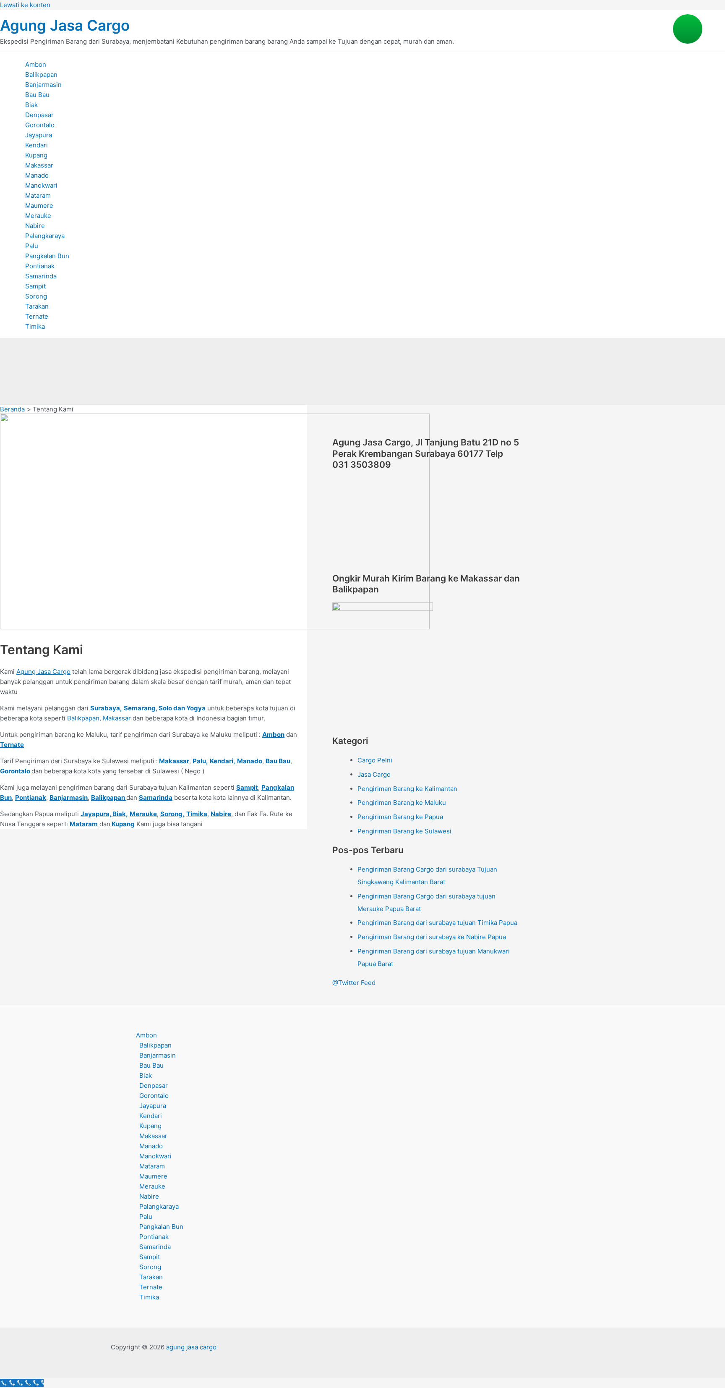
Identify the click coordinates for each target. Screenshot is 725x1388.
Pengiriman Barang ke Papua (400, 817)
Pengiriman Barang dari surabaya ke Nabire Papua (431, 937)
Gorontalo (40, 125)
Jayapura (38, 135)
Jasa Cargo (374, 774)
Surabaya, (106, 708)
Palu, (200, 761)
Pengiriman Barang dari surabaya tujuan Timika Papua (437, 923)
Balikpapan (41, 75)
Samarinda (41, 276)
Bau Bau (37, 95)
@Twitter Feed (354, 983)
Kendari (36, 145)
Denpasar (39, 115)
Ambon (35, 64)
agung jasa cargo (192, 1347)
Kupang (36, 155)
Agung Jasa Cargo (65, 25)
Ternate (36, 316)
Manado (37, 175)
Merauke (38, 216)
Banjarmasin (43, 85)
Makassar (39, 165)
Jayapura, (96, 814)
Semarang (140, 708)
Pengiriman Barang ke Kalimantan (407, 789)
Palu (31, 246)
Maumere (39, 206)
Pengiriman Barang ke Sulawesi (404, 831)
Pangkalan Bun (47, 256)
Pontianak (40, 266)
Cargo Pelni (374, 760)
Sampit (35, 286)
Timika (35, 326)
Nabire (35, 226)
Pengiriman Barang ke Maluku (401, 803)
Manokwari (41, 185)
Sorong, (172, 814)
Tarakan (37, 306)
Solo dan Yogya (181, 708)
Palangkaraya (45, 236)
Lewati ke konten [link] (25, 5)
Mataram (38, 195)
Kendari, (222, 761)
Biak (31, 105)
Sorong (36, 296)
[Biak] (111, 814)
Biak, (120, 814)
